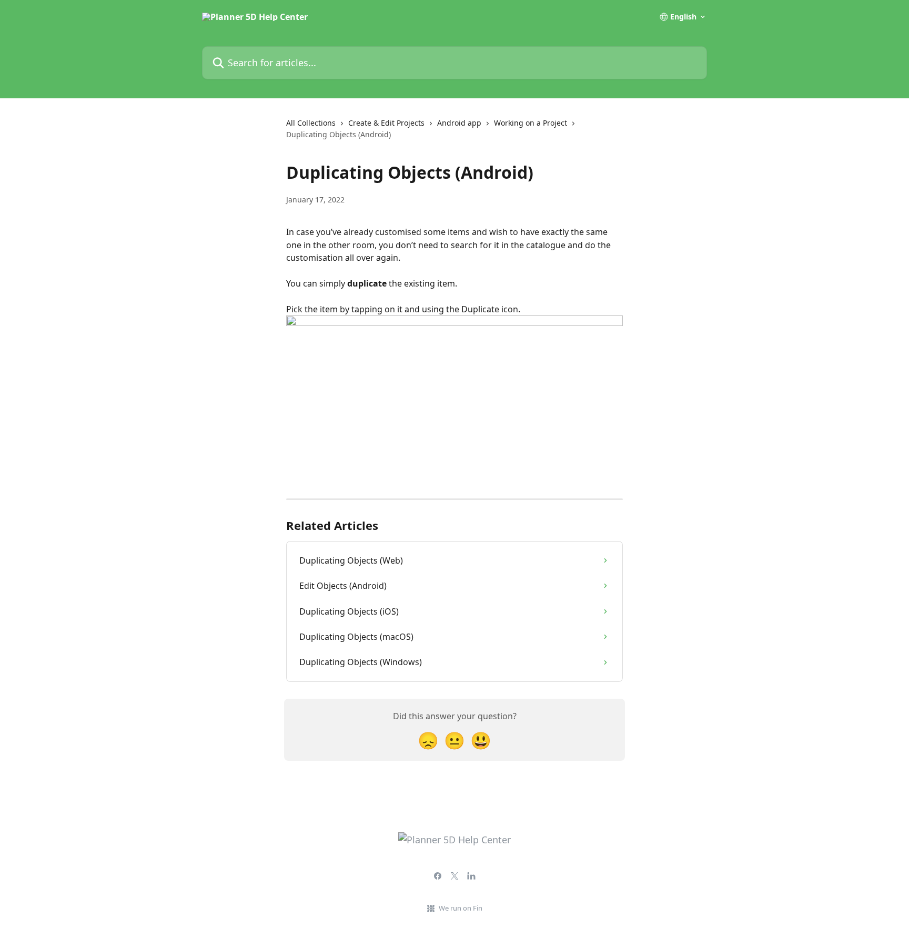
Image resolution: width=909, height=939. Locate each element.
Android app (459, 123)
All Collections (311, 123)
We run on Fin (460, 908)
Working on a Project (530, 123)
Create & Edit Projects (386, 123)
